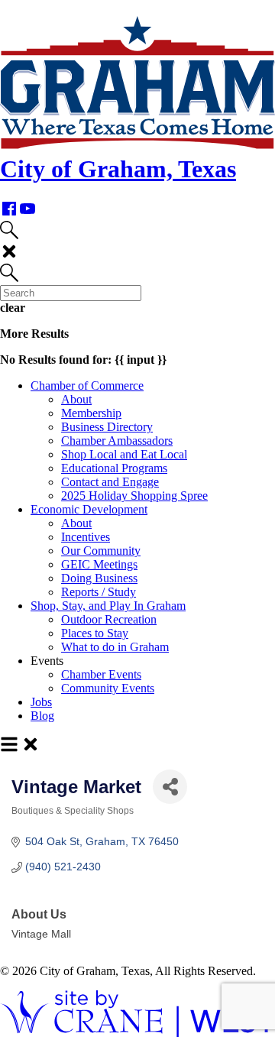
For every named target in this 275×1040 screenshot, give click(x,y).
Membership (91, 413)
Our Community (101, 550)
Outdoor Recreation (109, 619)
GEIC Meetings (99, 564)
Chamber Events (101, 674)
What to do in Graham (115, 646)
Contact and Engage (110, 481)
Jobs (41, 701)
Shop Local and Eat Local (124, 454)
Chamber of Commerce (87, 385)
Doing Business (99, 578)
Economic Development (89, 509)
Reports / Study (98, 591)
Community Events (107, 688)
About (76, 399)
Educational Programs (114, 468)
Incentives (85, 536)
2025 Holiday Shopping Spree (134, 495)
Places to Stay (94, 633)
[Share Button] (170, 786)
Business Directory (107, 426)
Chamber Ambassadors (117, 440)
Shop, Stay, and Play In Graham (108, 605)
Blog (42, 715)
